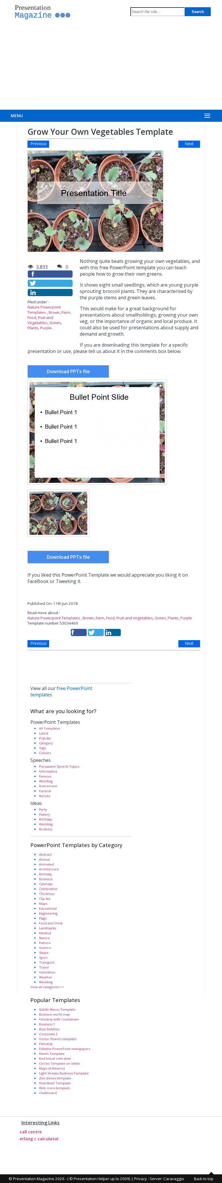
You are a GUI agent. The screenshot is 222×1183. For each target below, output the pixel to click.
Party (43, 809)
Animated (46, 864)
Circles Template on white (59, 1063)
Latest (43, 733)
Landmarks (47, 928)
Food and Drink (51, 923)
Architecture (49, 869)
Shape (44, 952)
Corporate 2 (48, 1034)
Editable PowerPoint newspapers (64, 1048)
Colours (45, 753)
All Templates (49, 728)
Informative (48, 771)
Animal (44, 859)
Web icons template (54, 1088)
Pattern (45, 943)
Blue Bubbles (49, 1029)
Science (45, 947)
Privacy (140, 1178)
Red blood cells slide (55, 1058)
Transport (46, 962)
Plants (32, 327)
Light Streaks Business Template (64, 1073)
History (44, 814)
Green (55, 322)
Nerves (44, 796)
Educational (48, 908)
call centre (31, 1132)
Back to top (203, 1178)
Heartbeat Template (55, 1083)
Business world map (54, 1014)
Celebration (48, 889)
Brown (54, 312)
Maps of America (52, 1068)
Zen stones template (55, 1078)
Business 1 (47, 1024)
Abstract (45, 854)
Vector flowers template (58, 1039)
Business (45, 829)
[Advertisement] (111, 66)
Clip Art (44, 898)
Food (31, 317)
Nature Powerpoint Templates (44, 309)
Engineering (48, 913)
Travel (44, 967)
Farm (66, 312)
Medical (45, 933)
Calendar (46, 884)
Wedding (46, 781)
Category (46, 743)
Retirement (48, 786)
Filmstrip (46, 1044)
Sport (43, 957)
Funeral (45, 791)
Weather (45, 977)
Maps (43, 903)
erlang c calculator (39, 1138)
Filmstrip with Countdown (59, 1019)
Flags (43, 918)
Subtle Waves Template (57, 1009)
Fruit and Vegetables (40, 320)
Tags (42, 748)
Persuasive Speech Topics (59, 766)
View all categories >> (47, 987)
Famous (45, 776)
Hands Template (51, 1053)
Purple (46, 327)
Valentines (47, 972)
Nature (44, 938)
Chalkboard (48, 1093)
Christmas (46, 894)
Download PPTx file (68, 371)
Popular (45, 738)
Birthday (45, 819)
